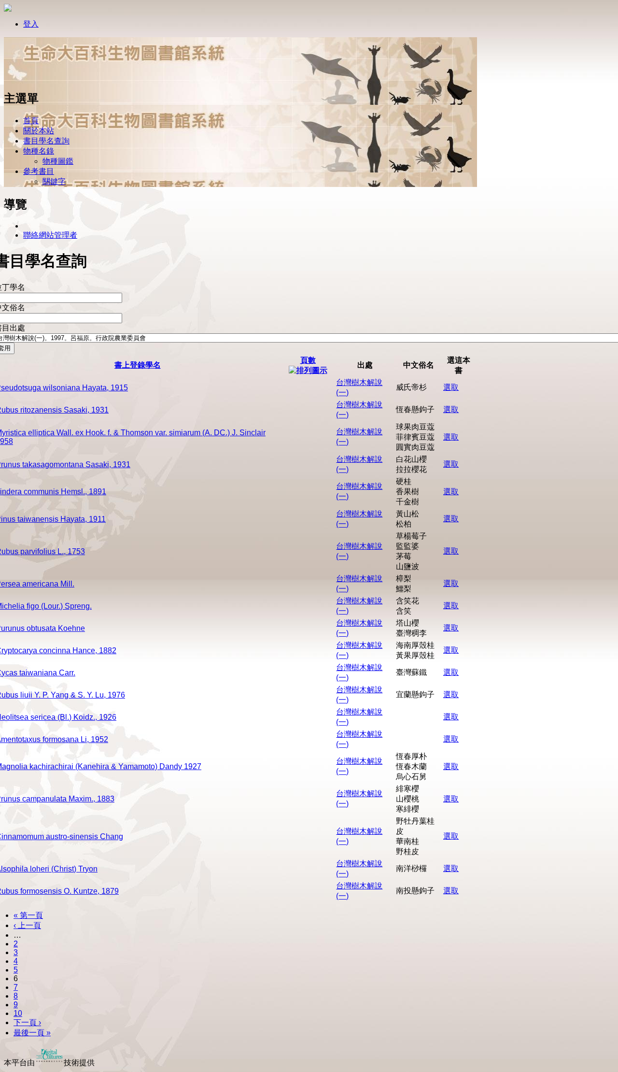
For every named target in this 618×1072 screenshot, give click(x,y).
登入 (31, 24)
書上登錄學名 (137, 365)
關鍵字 (54, 181)
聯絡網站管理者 (50, 235)
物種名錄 (38, 151)
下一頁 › (27, 1022)
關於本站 (38, 131)
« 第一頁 (28, 915)
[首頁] (35, 78)
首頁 (31, 120)
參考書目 (38, 171)
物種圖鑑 (57, 161)
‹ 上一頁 (27, 925)
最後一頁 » (32, 1033)
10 (18, 1013)
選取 (451, 387)
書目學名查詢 (46, 141)
